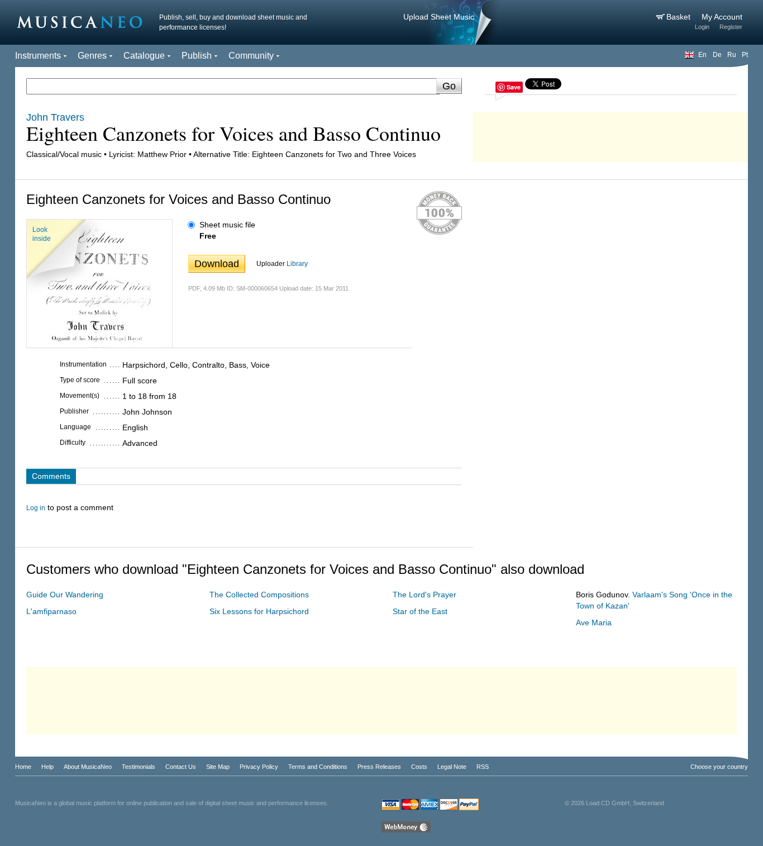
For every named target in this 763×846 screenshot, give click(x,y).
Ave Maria (594, 622)
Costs (419, 766)
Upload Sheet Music (438, 16)
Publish (197, 55)
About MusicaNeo (88, 766)
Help (47, 766)
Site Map (218, 766)
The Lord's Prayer (424, 594)
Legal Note (451, 766)
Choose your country (719, 766)
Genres (92, 55)
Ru (731, 55)
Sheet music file (227, 224)
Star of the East (420, 611)
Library (297, 264)
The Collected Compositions (259, 594)
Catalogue (144, 55)
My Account (722, 16)
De (717, 55)
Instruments (38, 55)
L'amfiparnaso (51, 611)
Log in (35, 508)
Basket (679, 16)
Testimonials (138, 766)
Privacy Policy (259, 766)
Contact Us (180, 766)
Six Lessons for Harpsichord (259, 611)
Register (730, 26)
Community (251, 55)
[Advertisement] (610, 134)
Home (23, 766)
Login (702, 26)
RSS (482, 766)
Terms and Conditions (317, 766)
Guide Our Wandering (64, 594)
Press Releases (379, 766)
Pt (745, 55)
